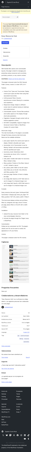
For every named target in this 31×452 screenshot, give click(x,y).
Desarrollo (6, 56)
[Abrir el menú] (28, 2)
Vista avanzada (6, 346)
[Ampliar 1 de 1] (27, 246)
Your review (5, 357)
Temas (18, 394)
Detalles (5, 48)
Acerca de (4, 391)
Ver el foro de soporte (8, 368)
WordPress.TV (5, 412)
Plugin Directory (5, 6)
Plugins (18, 396)
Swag (18, 412)
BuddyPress (5, 425)
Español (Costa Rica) (11, 431)
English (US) (26, 332)
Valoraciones (6, 52)
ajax (18, 335)
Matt (3, 419)
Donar (18, 409)
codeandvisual (8, 38)
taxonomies (26, 341)
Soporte (5, 60)
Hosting (4, 396)
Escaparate (19, 391)
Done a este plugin (7, 382)
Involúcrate (19, 404)
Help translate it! (15, 12)
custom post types (25, 335)
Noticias (4, 394)
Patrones (18, 399)
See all (27, 357)
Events (18, 406)
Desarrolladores (6, 409)
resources (26, 338)
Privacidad (4, 399)
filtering (21, 338)
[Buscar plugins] (17, 17)
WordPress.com (6, 417)
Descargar (5, 42)
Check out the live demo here (16, 79)
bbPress (4, 422)
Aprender (4, 404)
